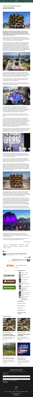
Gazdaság (12, 332)
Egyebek (18, 332)
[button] (3, 1)
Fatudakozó (9, 391)
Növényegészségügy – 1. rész (21, 310)
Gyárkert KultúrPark (21, 244)
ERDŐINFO (13, 391)
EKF (7, 244)
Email (3, 377)
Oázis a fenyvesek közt (24, 279)
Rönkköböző (17, 391)
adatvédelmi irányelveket (14, 380)
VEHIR (26, 241)
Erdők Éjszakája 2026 (21, 358)
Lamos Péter (10, 246)
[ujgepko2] (9, 275)
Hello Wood (26, 244)
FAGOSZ (6, 391)
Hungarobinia (22, 391)
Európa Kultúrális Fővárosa (13, 244)
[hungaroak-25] (9, 281)
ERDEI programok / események (21, 303)
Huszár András (5, 246)
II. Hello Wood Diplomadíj (25, 277)
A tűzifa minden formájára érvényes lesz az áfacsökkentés (9, 335)
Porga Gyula (26, 246)
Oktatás (22, 357)
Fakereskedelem (9, 332)
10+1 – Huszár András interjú (25, 286)
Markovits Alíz (15, 246)
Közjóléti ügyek (19, 357)
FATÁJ (16, 1)
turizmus (29, 241)
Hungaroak (26, 391)
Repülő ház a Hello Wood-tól (25, 292)
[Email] (17, 389)
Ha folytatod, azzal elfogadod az (10, 380)
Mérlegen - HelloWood (24, 272)
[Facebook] (15, 389)
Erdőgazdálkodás (5, 332)
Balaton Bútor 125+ (24, 281)
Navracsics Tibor (21, 246)
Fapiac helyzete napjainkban (21, 305)
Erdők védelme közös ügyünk (8, 358)
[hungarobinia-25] (9, 287)
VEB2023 (4, 247)
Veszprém (8, 247)
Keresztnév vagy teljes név (6, 374)
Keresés (15, 271)
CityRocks (4, 244)
